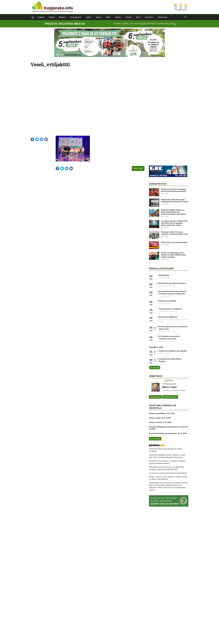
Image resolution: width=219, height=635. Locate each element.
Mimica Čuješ (169, 387)
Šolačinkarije (164, 275)
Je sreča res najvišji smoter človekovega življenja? (168, 473)
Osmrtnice (149, 17)
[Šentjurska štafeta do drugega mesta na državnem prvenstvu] (154, 192)
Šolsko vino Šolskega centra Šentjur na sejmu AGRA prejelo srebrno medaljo (173, 255)
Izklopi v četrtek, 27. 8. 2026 (160, 422)
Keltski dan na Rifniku (167, 301)
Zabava (99, 17)
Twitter (37, 139)
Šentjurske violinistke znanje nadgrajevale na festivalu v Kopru (174, 201)
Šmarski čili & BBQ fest (168, 317)
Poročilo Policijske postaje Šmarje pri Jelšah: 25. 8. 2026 (168, 428)
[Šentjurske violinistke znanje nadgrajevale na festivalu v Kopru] (154, 203)
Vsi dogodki (154, 368)
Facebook (32, 139)
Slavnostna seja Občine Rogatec (172, 283)
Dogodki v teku (156, 347)
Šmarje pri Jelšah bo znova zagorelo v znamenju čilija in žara (174, 233)
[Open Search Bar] (185, 17)
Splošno (118, 17)
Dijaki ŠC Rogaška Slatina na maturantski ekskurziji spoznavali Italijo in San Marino (173, 212)
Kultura (88, 17)
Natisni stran (138, 168)
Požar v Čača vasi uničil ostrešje (174, 242)
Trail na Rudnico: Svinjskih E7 (170, 309)
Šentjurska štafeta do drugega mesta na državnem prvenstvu (173, 190)
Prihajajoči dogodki (161, 268)
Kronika (129, 17)
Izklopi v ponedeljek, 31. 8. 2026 (162, 413)
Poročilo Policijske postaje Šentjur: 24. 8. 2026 (168, 433)
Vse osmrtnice (155, 397)
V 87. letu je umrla (169, 384)
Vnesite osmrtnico (170, 397)
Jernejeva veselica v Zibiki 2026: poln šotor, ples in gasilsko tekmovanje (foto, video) (174, 223)
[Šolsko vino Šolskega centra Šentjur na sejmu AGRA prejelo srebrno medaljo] (154, 256)
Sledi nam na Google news (41, 139)
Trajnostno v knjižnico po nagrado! (173, 351)
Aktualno (62, 17)
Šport (138, 17)
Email (46, 139)
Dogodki (40, 17)
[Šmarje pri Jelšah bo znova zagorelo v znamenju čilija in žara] (154, 235)
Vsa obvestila (155, 439)
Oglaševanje (162, 17)
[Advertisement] (166, 150)
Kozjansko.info (33, 17)
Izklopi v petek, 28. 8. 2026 (160, 418)
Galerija (51, 17)
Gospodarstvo (75, 17)
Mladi (108, 17)
